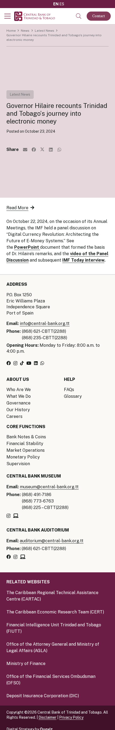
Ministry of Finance (25, 663)
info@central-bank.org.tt (45, 323)
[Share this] (33, 149)
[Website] (15, 516)
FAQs (69, 389)
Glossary (73, 396)
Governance (18, 403)
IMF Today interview (83, 260)
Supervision (18, 463)
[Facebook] (8, 363)
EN (56, 4)
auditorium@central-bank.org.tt (51, 540)
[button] (7, 16)
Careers (14, 416)
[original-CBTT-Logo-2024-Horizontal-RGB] (34, 16)
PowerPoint (27, 247)
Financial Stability (24, 443)
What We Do (18, 396)
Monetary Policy (23, 457)
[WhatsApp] (42, 363)
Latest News (20, 94)
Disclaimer (47, 717)
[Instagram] (15, 363)
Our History (18, 409)
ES (61, 4)
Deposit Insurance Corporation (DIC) (42, 695)
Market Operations (25, 450)
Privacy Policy (71, 717)
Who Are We (18, 389)
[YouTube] (28, 363)
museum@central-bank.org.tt (49, 486)
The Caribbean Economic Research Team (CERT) (55, 612)
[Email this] (25, 149)
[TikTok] (22, 363)
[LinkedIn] (36, 363)
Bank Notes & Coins (26, 436)
